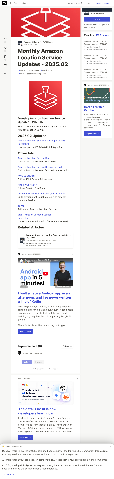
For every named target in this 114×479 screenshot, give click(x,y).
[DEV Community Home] (4, 3)
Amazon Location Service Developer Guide (40, 167)
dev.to (21, 206)
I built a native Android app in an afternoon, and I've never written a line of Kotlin (44, 297)
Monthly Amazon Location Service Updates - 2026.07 (95, 45)
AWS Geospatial (26, 176)
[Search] (11, 3)
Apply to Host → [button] (93, 133)
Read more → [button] (25, 331)
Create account (103, 3)
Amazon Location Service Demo (34, 158)
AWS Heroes (48, 42)
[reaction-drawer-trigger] (5, 40)
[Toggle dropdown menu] (72, 254)
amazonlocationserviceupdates (32, 74)
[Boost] (5, 65)
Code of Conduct (39, 369)
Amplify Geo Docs (27, 184)
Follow (97, 19)
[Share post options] (5, 73)
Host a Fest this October (94, 108)
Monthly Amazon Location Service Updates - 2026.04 (95, 73)
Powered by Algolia (74, 3)
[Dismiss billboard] (110, 446)
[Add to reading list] (5, 57)
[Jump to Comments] (5, 48)
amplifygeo (46, 70)
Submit (27, 362)
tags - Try (23, 218)
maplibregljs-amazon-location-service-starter (41, 193)
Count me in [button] (9, 475)
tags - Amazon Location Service (34, 214)
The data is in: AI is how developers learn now (37, 411)
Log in (89, 3)
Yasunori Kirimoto (31, 42)
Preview (38, 362)
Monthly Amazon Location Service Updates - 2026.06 (95, 59)
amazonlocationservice (29, 70)
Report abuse (54, 369)
